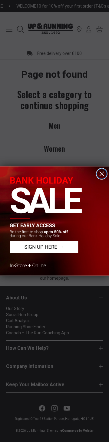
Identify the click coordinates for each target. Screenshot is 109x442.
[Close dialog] (102, 174)
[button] (54, 221)
